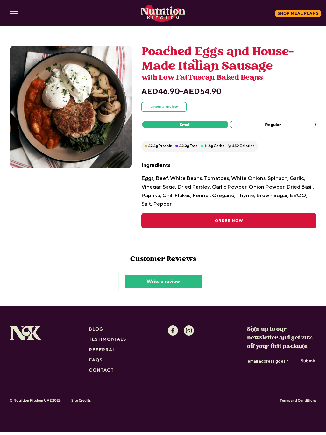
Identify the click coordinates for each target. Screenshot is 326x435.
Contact (101, 370)
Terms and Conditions (298, 400)
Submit (308, 360)
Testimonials (107, 339)
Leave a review (164, 106)
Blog (96, 329)
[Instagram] (189, 330)
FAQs (96, 359)
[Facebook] (173, 330)
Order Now (229, 220)
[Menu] (14, 14)
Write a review (163, 281)
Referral (102, 349)
